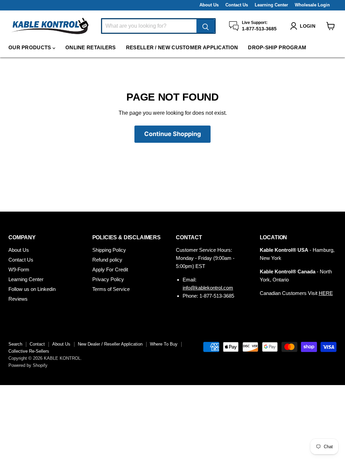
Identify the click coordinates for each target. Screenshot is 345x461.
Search (15, 344)
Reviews (18, 299)
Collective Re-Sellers (28, 351)
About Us (209, 5)
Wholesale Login (312, 5)
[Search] (205, 26)
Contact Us (236, 5)
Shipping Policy (109, 250)
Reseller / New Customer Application (182, 47)
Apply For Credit (110, 269)
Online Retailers (90, 47)
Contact (37, 344)
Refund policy (107, 260)
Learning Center (271, 5)
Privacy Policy (108, 279)
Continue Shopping (172, 133)
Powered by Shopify (28, 365)
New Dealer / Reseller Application (110, 344)
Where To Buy (164, 344)
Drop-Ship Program (277, 47)
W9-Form (18, 269)
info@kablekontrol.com (208, 288)
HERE (326, 293)
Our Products (30, 47)
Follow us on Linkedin (32, 289)
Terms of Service (111, 289)
